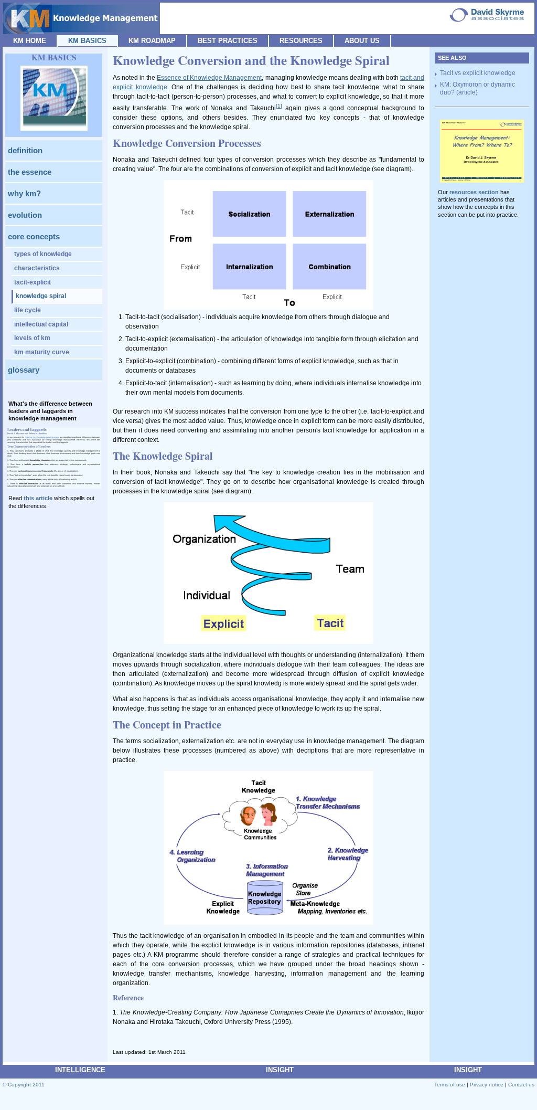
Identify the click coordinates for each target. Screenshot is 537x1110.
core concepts (34, 236)
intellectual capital (41, 324)
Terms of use (449, 1084)
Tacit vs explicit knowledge (477, 73)
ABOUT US (362, 41)
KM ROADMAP (152, 41)
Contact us (521, 1084)
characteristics (37, 268)
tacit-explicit (32, 282)
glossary (23, 369)
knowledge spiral (41, 296)
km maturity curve (41, 352)
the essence (29, 171)
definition (25, 150)
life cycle (27, 310)
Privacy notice (486, 1084)
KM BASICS (87, 41)
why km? (24, 193)
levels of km (32, 338)
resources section (474, 192)
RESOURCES (301, 41)
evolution (25, 214)
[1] (279, 106)
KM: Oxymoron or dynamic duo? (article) (477, 89)
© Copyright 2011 (24, 1084)
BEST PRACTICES (227, 41)
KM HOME (29, 41)
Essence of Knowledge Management (209, 77)
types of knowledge (43, 254)
